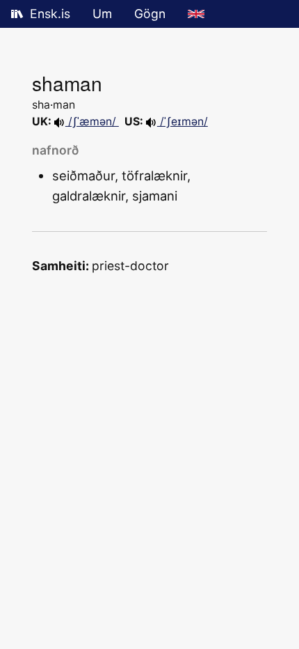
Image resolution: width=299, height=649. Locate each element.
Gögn (149, 13)
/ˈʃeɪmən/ (182, 121)
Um (102, 13)
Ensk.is (50, 13)
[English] (196, 14)
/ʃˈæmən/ (92, 121)
